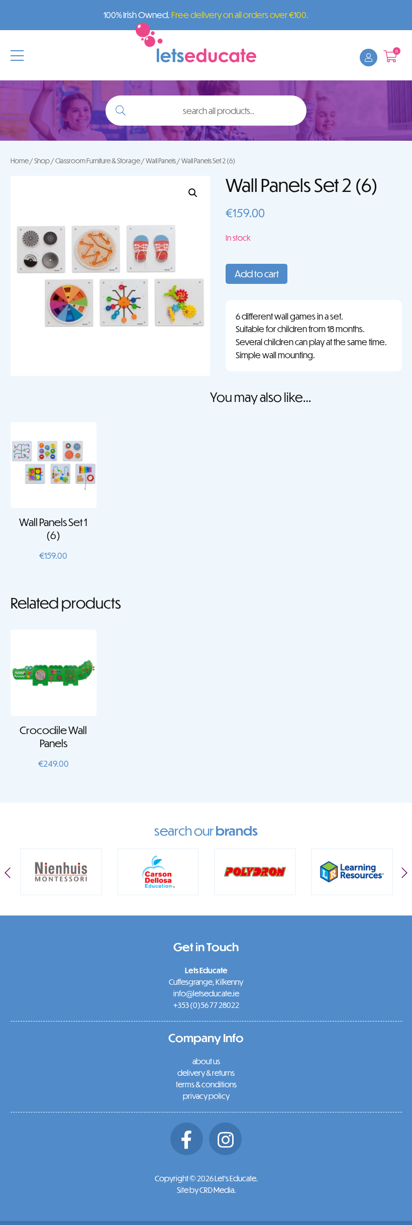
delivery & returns (206, 1072)
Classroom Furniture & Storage (97, 160)
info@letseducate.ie (206, 993)
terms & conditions (206, 1084)
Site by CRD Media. (206, 1189)
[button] (193, 193)
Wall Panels (161, 160)
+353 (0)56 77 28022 (206, 1004)
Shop (42, 160)
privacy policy (206, 1095)
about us (206, 1061)
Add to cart (257, 273)
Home (20, 160)
